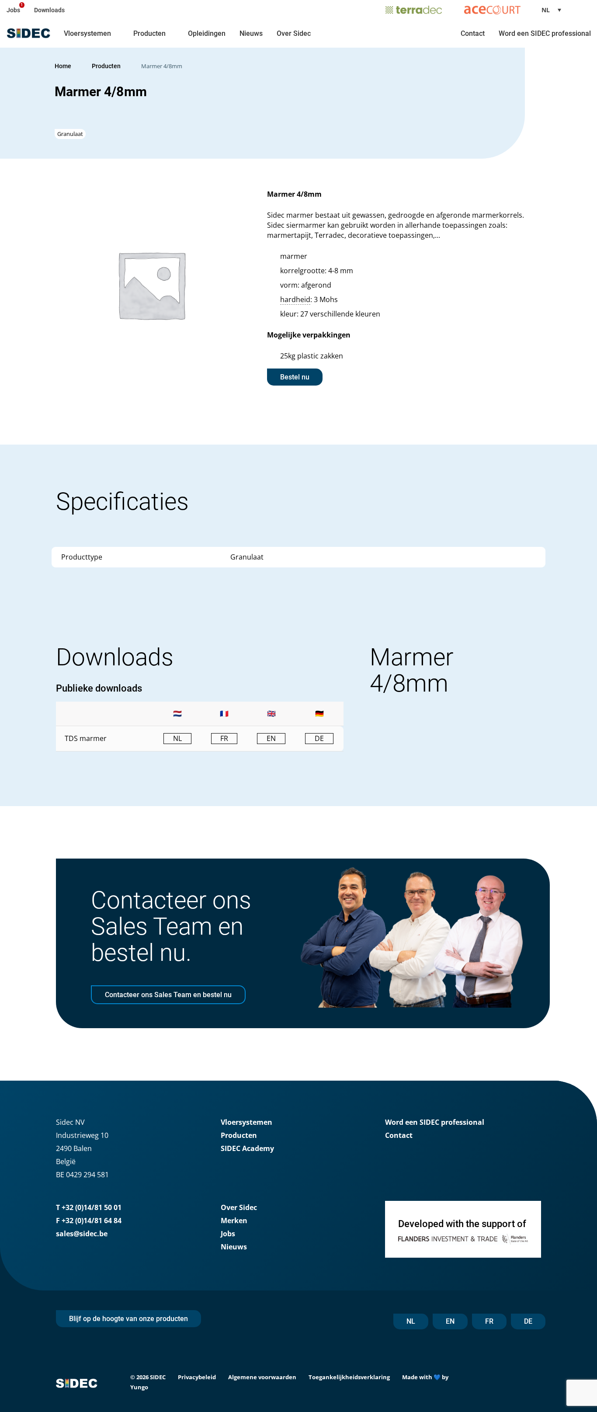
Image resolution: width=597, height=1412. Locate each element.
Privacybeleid (197, 1377)
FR (489, 1321)
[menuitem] (554, 9)
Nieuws (251, 33)
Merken (234, 1220)
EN (450, 1321)
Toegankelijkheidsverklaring (349, 1377)
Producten (149, 33)
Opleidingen (207, 33)
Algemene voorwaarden (262, 1377)
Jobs (13, 10)
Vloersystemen (87, 33)
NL (410, 1321)
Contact (473, 33)
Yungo (139, 1387)
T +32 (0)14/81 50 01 (88, 1207)
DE (528, 1321)
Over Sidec (294, 33)
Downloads (49, 10)
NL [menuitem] (545, 10)
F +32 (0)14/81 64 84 (88, 1220)
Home (63, 66)
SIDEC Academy (247, 1148)
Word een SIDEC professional (545, 33)
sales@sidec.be (82, 1233)
